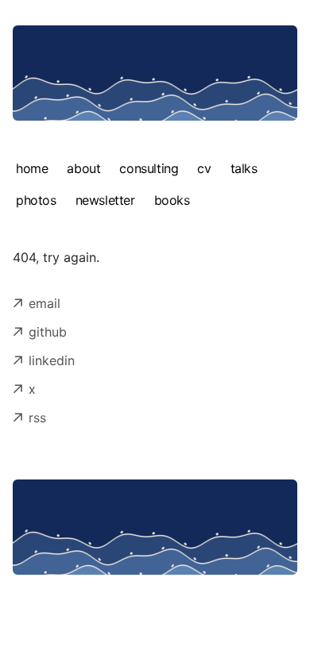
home (32, 168)
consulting (148, 168)
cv (204, 168)
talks (244, 168)
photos (36, 200)
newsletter (105, 200)
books (172, 200)
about (83, 168)
